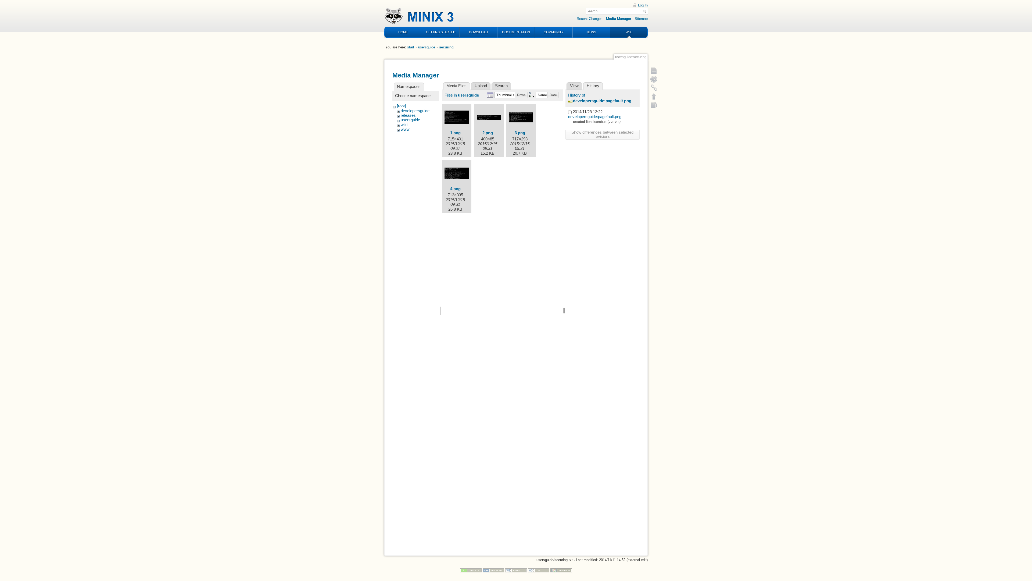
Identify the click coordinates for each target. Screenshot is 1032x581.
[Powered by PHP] (493, 570)
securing (446, 47)
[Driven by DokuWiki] (561, 570)
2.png (487, 133)
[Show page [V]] (654, 70)
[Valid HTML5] (516, 570)
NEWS (591, 32)
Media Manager (618, 19)
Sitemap (641, 19)
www (405, 129)
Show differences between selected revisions (602, 134)
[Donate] (471, 570)
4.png (455, 189)
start (410, 47)
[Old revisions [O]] (654, 79)
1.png (455, 133)
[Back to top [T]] (654, 96)
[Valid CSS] (538, 570)
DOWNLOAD (478, 32)
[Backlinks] (654, 87)
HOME (403, 32)
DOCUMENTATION (516, 32)
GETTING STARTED (441, 32)
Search (645, 11)
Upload (481, 86)
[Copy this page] (654, 105)
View (574, 86)
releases (408, 115)
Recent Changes (590, 19)
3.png (520, 133)
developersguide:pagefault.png (602, 101)
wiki (404, 125)
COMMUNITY (554, 32)
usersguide (426, 47)
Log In (643, 5)
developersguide (415, 111)
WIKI (629, 32)
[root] (401, 106)
